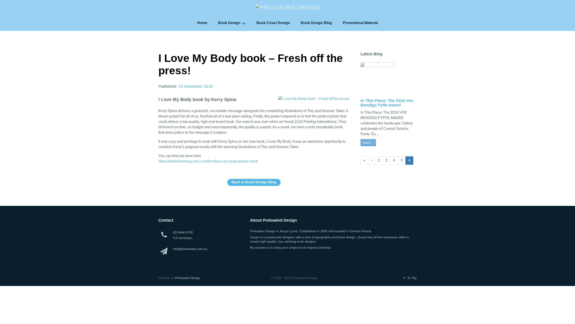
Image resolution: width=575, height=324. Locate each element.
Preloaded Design (187, 278)
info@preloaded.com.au (190, 249)
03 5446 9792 (183, 232)
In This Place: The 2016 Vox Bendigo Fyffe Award (386, 102)
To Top (411, 278)
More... (368, 142)
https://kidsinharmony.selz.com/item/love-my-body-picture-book (208, 161)
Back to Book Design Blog (253, 182)
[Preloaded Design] (288, 7)
